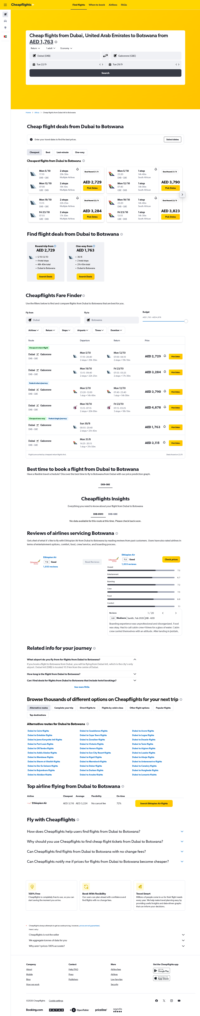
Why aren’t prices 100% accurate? (47, 945)
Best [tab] (48, 152)
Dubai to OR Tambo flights (41, 748)
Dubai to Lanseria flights (144, 774)
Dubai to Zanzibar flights (92, 739)
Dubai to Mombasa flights (40, 757)
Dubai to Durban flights (91, 770)
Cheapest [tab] (34, 152)
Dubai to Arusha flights (91, 774)
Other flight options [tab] (139, 708)
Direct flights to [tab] (87, 708)
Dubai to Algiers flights (143, 748)
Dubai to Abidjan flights (40, 774)
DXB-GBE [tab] (105, 484)
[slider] (186, 321)
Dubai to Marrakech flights (93, 761)
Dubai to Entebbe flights (40, 735)
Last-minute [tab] (63, 152)
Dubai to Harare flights (91, 748)
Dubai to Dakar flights (91, 766)
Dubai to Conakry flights (144, 766)
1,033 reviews (50, 566)
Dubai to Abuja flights (143, 757)
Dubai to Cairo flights (38, 731)
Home (28, 112)
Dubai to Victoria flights (92, 744)
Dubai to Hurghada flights (145, 770)
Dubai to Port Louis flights (40, 744)
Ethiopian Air (49, 557)
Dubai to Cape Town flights (93, 735)
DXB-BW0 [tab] (98, 514)
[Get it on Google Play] (161, 970)
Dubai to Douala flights (143, 739)
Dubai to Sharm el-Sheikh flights (44, 761)
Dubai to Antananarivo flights (147, 761)
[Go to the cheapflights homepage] (22, 4)
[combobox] (36, 48)
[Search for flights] (5, 14)
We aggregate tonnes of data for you (48, 940)
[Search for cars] (5, 21)
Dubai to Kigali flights (91, 757)
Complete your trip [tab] (63, 708)
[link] (46, 276)
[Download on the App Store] (161, 978)
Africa (37, 112)
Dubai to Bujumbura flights (41, 770)
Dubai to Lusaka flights (143, 752)
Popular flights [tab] (163, 708)
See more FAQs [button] (81, 687)
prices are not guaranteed (89, 926)
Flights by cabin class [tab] (112, 708)
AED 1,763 (41, 41)
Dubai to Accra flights (143, 731)
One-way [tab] (80, 152)
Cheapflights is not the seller (44, 934)
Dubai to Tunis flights (142, 744)
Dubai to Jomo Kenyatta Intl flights (45, 739)
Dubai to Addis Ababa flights (42, 752)
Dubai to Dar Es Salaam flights (43, 766)
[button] (5, 4)
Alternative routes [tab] (39, 708)
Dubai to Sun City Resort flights (95, 752)
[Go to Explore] (5, 27)
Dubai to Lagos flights (143, 735)
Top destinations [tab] (38, 715)
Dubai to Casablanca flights (94, 731)
